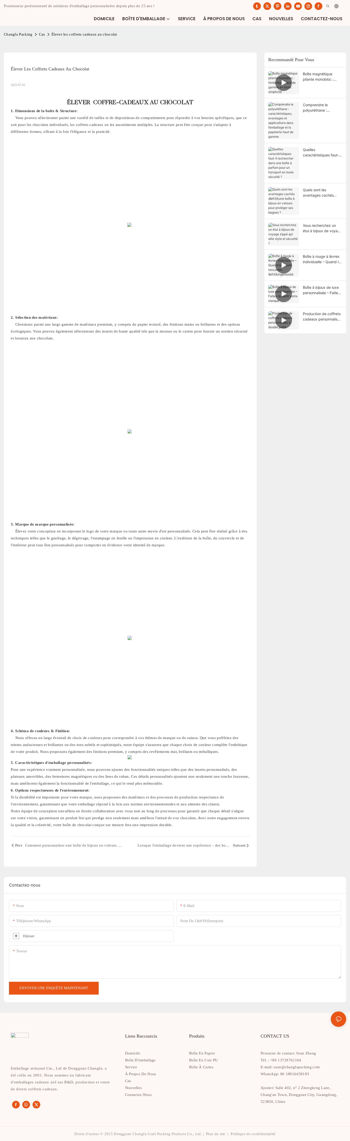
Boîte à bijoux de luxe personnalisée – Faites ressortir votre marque (321, 290)
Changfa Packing (18, 34)
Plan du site (216, 1134)
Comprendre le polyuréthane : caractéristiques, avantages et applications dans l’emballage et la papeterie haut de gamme (318, 108)
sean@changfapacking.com (297, 1067)
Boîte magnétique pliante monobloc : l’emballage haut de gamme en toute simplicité (319, 77)
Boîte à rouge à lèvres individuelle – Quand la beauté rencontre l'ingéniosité (322, 259)
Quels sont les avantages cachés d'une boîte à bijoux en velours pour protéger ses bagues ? (322, 193)
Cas (42, 34)
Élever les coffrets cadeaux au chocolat (84, 34)
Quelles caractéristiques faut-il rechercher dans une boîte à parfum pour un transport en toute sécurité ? (322, 152)
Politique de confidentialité (253, 1134)
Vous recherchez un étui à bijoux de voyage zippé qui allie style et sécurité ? (322, 228)
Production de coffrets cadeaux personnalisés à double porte (322, 317)
